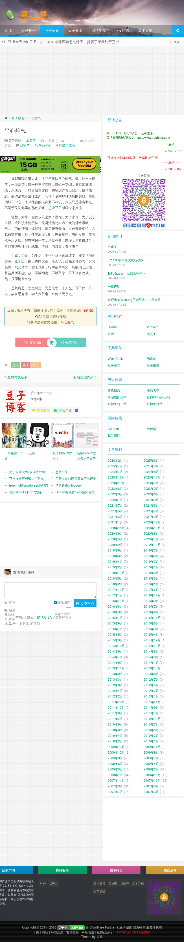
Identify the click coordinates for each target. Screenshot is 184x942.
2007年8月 (151, 786)
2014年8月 (151, 651)
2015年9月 (115, 623)
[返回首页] (5, 118)
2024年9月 (151, 466)
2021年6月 (151, 505)
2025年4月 (115, 466)
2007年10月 (152, 780)
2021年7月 (115, 505)
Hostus (113, 327)
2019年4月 (115, 561)
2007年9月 (115, 786)
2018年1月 (151, 584)
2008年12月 (152, 774)
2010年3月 (151, 735)
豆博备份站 (154, 404)
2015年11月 (152, 617)
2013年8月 (151, 673)
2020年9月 (115, 533)
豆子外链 (138, 883)
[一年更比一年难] (14, 435)
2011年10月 (116, 707)
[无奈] (38, 435)
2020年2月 (115, 544)
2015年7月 (115, 629)
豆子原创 (52, 30)
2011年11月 (152, 701)
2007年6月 (151, 791)
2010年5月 (151, 730)
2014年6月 (151, 657)
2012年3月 (151, 690)
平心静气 (15, 130)
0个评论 (44, 145)
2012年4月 (115, 690)
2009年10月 (116, 752)
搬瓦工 (151, 333)
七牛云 (53, 883)
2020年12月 (152, 522)
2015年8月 (151, 623)
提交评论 (86, 603)
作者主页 (43, 410)
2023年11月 (152, 477)
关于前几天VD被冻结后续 (27, 472)
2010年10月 (152, 718)
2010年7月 (151, 724)
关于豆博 (145, 30)
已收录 (25, 145)
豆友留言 (122, 30)
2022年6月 (151, 494)
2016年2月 (151, 612)
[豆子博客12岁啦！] (62, 435)
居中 (15, 623)
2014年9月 (115, 651)
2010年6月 (115, 730)
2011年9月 (151, 707)
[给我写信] (76, 410)
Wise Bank (115, 358)
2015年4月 (151, 634)
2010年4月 (115, 735)
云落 (99, 936)
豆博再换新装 (17, 377)
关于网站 (42, 932)
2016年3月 (115, 612)
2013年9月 (115, 673)
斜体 (25, 623)
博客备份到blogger (68, 485)
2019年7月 (151, 550)
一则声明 (114, 286)
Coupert (113, 428)
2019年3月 (151, 561)
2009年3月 (115, 769)
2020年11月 (116, 527)
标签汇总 (57, 932)
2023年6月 (115, 488)
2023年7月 (151, 483)
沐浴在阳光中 (117, 397)
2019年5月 (151, 556)
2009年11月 (152, 746)
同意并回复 (62, 613)
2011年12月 (116, 701)
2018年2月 (115, 584)
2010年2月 (115, 741)
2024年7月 (115, 471)
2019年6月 (115, 556)
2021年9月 (151, 499)
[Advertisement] (92, 80)
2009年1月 (115, 774)
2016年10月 (116, 600)
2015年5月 (115, 634)
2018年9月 (151, 572)
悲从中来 (61, 472)
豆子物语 (29, 30)
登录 (176, 42)
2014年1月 (151, 662)
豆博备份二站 (117, 404)
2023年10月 (116, 483)
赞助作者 (65, 410)
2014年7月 (115, 657)
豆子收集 (75, 30)
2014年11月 (116, 645)
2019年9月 (115, 550)
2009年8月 (115, 758)
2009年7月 (151, 758)
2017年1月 (115, 595)
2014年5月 (115, 662)
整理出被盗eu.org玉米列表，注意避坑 (134, 299)
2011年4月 (115, 718)
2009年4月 (151, 763)
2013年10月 (152, 668)
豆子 (33, 140)
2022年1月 (115, 499)
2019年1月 (151, 567)
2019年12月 (152, 544)
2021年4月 (151, 511)
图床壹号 (99, 883)
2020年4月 (151, 539)
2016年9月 (151, 600)
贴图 (11, 610)
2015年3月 (115, 640)
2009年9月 (151, 752)
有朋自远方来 (83, 377)
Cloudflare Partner (103, 927)
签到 (36, 623)
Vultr (111, 333)
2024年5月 (151, 471)
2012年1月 (151, 696)
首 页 (8, 30)
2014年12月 (152, 640)
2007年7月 (115, 791)
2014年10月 (152, 645)
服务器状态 (154, 927)
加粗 (10, 614)
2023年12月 (116, 477)
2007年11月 (116, 780)
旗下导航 (99, 891)
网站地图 (87, 932)
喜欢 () (35, 342)
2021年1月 (115, 522)
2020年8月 (151, 533)
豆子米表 (153, 365)
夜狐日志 (114, 390)
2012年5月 (151, 685)
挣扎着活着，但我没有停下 (126, 273)
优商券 (124, 883)
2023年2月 (151, 488)
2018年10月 (116, 572)
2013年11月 (116, 668)
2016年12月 (152, 595)
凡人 (15, 364)
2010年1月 (151, 741)
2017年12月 (116, 589)
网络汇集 (99, 30)
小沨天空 (153, 390)
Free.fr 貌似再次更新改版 (125, 260)
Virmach (152, 327)
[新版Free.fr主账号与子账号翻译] (87, 435)
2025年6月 (151, 460)
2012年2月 (115, 696)
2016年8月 (115, 606)
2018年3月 (151, 578)
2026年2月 (115, 460)
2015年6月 (151, 629)
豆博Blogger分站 (158, 397)
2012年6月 (115, 685)
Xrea (43, 883)
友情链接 (72, 932)
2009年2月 (151, 769)
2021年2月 (151, 516)
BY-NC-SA (44, 617)
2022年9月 (115, 494)
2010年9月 (115, 724)
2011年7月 (151, 713)
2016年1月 (115, 617)
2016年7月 (151, 606)
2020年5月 (115, 539)
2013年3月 (115, 679)
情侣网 (151, 428)
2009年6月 (115, 763)
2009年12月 (116, 746)
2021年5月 (115, 511)
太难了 (112, 246)
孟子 (18, 261)
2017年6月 (151, 589)
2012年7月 (151, 679)
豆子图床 (114, 365)
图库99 (152, 358)
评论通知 (64, 602)
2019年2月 (115, 567)
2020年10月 (152, 527)
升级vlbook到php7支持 (25, 492)
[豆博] (71, 927)
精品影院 (114, 435)
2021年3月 (115, 516)
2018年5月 (115, 578)
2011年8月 (115, 713)
